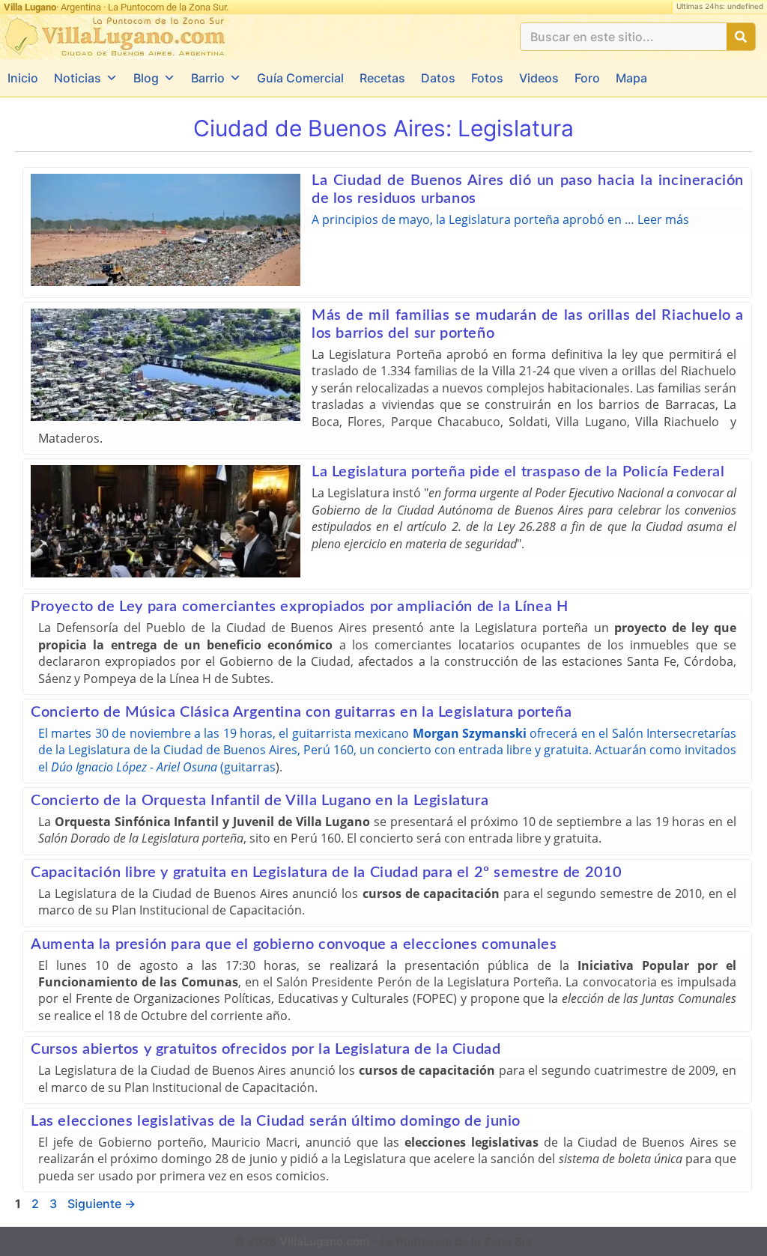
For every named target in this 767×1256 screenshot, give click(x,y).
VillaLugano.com (324, 1241)
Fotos (487, 77)
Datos (438, 77)
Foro (587, 77)
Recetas (382, 77)
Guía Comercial (300, 77)
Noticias (77, 77)
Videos (539, 77)
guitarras (250, 767)
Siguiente (101, 1203)
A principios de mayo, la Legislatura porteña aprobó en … (474, 219)
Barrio (208, 77)
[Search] (741, 36)
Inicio (22, 77)
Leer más (663, 219)
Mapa (631, 77)
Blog (146, 77)
